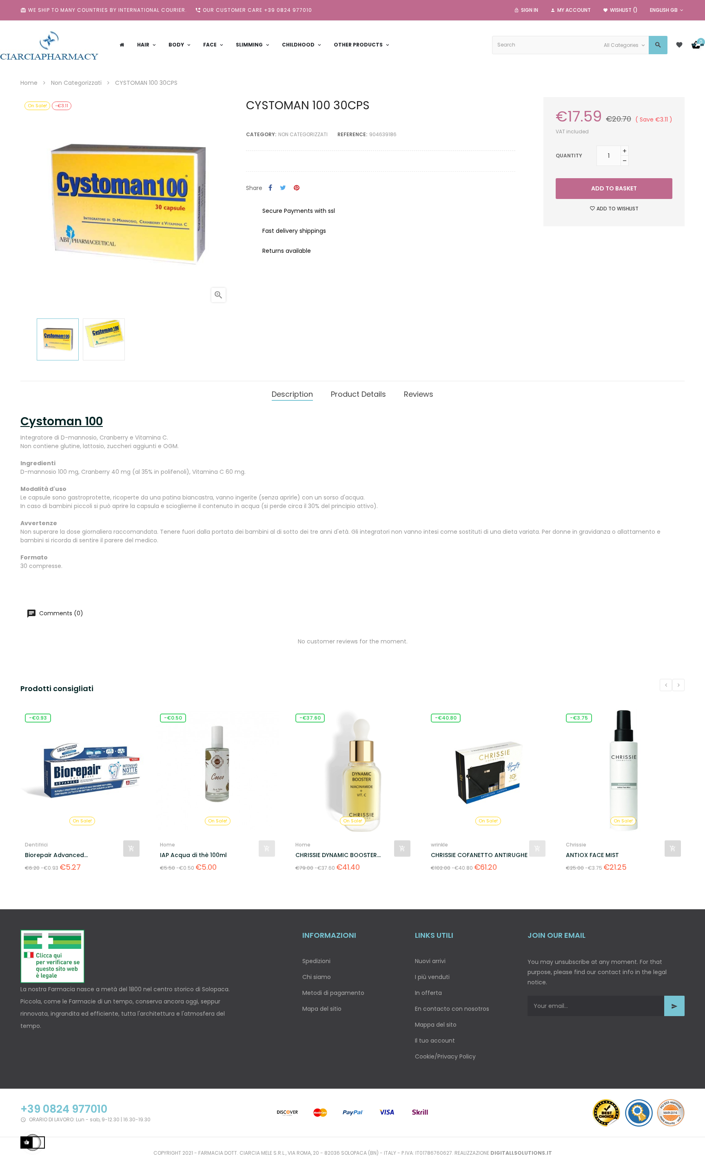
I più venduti (432, 977)
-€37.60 (240, 717)
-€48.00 (646, 717)
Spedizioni (316, 961)
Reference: (352, 134)
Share (270, 188)
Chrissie (507, 844)
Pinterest (296, 188)
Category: (261, 134)
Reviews (418, 394)
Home (98, 844)
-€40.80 (376, 717)
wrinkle (369, 844)
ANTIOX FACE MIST (523, 855)
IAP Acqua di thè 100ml (124, 855)
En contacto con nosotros (452, 1009)
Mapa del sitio (321, 1009)
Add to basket (614, 188)
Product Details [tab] (358, 394)
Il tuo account (435, 1040)
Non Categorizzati (303, 134)
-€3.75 (510, 717)
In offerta (428, 993)
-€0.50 (104, 717)
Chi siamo (316, 977)
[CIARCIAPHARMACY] (49, 45)
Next (678, 685)
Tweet (283, 188)
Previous (666, 685)
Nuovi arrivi (430, 961)
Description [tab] (292, 394)
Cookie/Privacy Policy (445, 1056)
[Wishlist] (679, 45)
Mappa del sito (436, 1025)
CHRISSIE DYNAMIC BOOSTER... (268, 855)
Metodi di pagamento (333, 993)
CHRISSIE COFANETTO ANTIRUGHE (409, 855)
